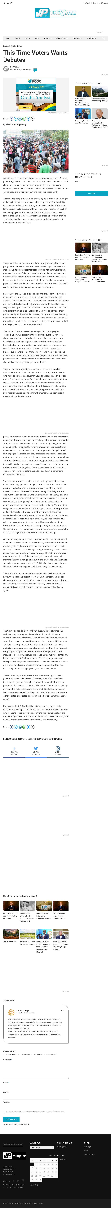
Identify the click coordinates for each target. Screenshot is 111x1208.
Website (6, 1102)
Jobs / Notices (77, 38)
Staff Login (87, 3)
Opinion (27, 38)
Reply (62, 1010)
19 (52, 1172)
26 (52, 1176)
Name (6, 1082)
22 (36, 1176)
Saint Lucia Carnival (62, 38)
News (7, 38)
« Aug (32, 1185)
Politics (20, 46)
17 (44, 1172)
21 (32, 1176)
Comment (7, 1060)
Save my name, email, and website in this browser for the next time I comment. (35, 1112)
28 (32, 1180)
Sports (37, 38)
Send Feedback (103, 3)
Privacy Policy (61, 1159)
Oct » (37, 1185)
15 (36, 1172)
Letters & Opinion (9, 46)
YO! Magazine (61, 1147)
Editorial (17, 38)
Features (47, 38)
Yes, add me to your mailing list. (18, 1124)
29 (36, 1180)
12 (52, 1168)
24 (44, 1176)
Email (94, 3)
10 (44, 1168)
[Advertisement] (64, 26)
